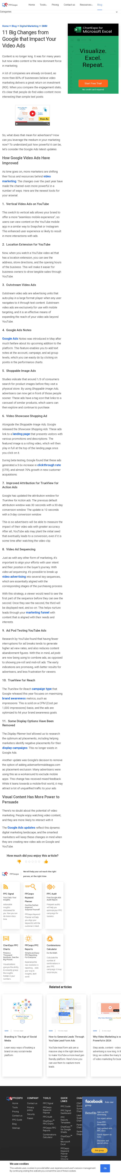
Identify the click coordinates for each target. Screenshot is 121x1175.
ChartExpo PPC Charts (48, 1122)
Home (32, 4)
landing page (21, 434)
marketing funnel (37, 612)
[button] (5, 11)
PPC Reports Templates (65, 1120)
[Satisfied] (35, 861)
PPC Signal (48, 1103)
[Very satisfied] (39, 861)
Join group (99, 1150)
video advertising (14, 576)
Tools (43, 4)
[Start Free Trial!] (93, 96)
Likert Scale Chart (79, 1118)
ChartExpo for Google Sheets (66, 1129)
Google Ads (10, 338)
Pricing (55, 4)
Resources (85, 4)
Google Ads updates (21, 827)
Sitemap (16, 1128)
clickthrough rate (49, 465)
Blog (99, 4)
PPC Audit (47, 1117)
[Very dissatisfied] (26, 861)
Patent (30, 1118)
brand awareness (14, 698)
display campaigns (14, 748)
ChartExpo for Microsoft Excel (66, 1140)
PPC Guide (17, 1120)
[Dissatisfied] (29, 861)
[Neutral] (32, 861)
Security (31, 1114)
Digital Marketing (29, 26)
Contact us (69, 4)
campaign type (42, 689)
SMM (44, 26)
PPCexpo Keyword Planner (47, 1110)
